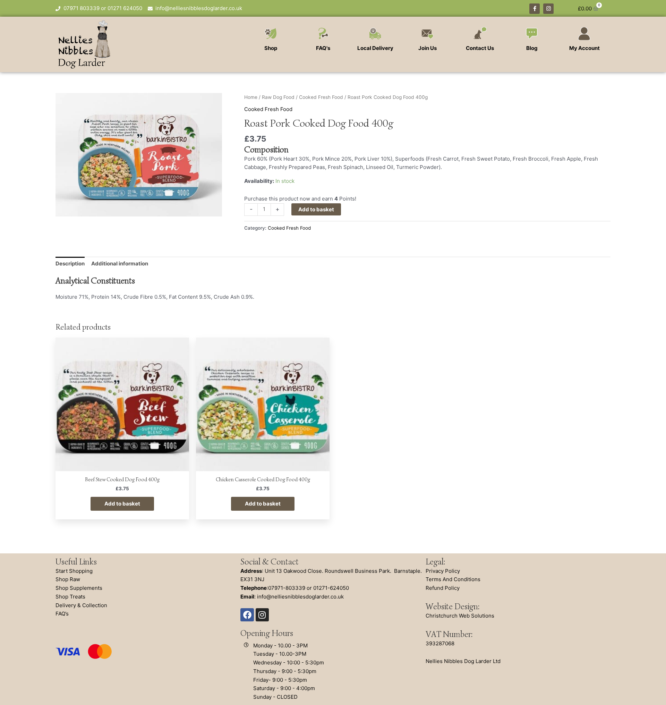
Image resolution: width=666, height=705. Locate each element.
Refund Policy (443, 588)
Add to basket (316, 209)
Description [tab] (70, 263)
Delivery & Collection (81, 605)
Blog (532, 48)
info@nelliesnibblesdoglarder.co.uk (300, 596)
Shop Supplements (79, 588)
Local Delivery (375, 48)
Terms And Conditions (453, 579)
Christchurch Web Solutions (460, 615)
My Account (584, 48)
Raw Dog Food (278, 97)
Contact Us (480, 48)
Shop (270, 48)
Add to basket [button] (122, 503)
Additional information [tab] (119, 263)
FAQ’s (62, 613)
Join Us (427, 48)
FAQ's (323, 48)
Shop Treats (70, 596)
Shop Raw (68, 579)
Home (250, 97)
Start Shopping (74, 571)
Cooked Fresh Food (321, 97)
